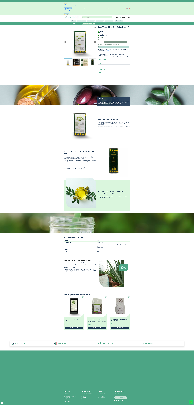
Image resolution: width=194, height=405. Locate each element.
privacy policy (105, 208)
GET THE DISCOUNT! (101, 210)
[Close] (112, 194)
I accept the (102, 208)
